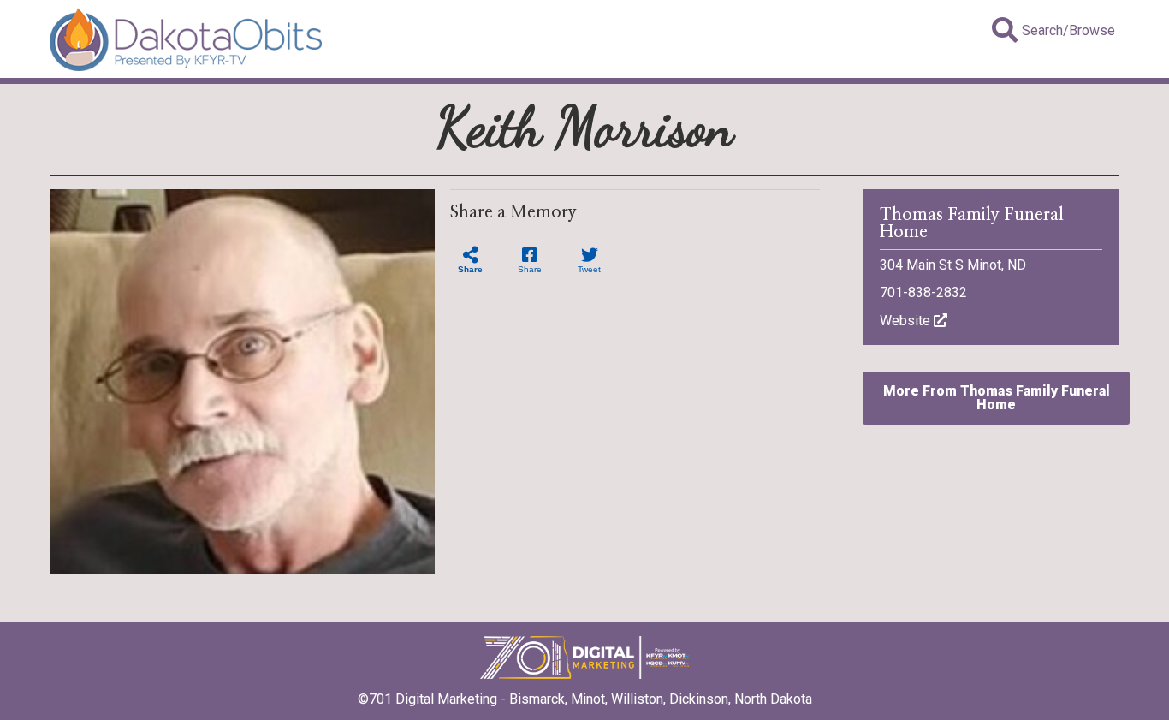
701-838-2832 (923, 292)
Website (907, 320)
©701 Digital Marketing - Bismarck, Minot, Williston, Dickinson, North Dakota (585, 699)
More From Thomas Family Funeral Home (996, 398)
